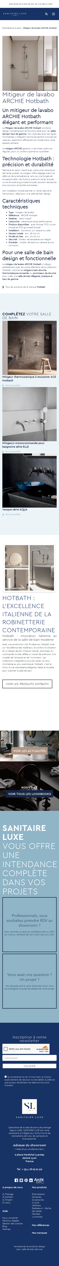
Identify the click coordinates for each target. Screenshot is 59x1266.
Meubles (36, 1213)
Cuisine (35, 1202)
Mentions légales (10, 1220)
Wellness (36, 1205)
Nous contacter (10, 1217)
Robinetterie (38, 1194)
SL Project (7, 1199)
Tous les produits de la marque (25, 287)
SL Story (6, 1202)
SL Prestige (7, 1194)
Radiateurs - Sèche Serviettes (41, 1209)
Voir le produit (12, 385)
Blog (4, 1226)
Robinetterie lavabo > (12, 28)
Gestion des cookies (12, 1223)
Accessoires (38, 1199)
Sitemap (6, 1229)
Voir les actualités (29, 751)
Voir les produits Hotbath (27, 684)
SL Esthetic (7, 1197)
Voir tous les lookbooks (29, 794)
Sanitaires (36, 1197)
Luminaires (37, 1216)
